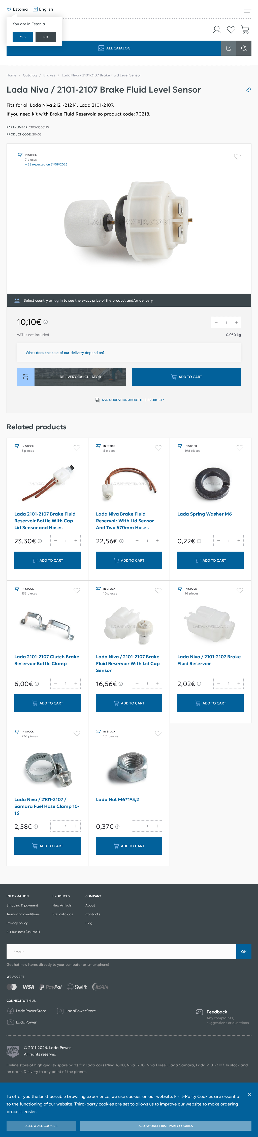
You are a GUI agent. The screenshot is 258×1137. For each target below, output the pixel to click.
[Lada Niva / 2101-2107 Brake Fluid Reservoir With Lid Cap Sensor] (129, 626)
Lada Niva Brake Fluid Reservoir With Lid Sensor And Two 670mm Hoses (125, 520)
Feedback (217, 1012)
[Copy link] (246, 90)
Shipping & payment (22, 905)
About (90, 905)
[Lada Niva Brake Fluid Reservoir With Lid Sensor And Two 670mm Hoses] (129, 483)
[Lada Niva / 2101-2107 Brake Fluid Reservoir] (210, 626)
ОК (244, 951)
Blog (88, 923)
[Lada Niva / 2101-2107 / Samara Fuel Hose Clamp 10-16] (47, 769)
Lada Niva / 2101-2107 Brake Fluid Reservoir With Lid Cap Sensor (128, 663)
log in (58, 300)
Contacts (92, 914)
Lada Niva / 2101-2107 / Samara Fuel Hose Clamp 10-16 (46, 806)
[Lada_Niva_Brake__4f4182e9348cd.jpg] (129, 219)
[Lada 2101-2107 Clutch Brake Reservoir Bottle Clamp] (47, 626)
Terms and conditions (23, 914)
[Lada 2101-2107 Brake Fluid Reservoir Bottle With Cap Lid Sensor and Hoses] (47, 483)
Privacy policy (17, 923)
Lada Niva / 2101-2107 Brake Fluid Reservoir (209, 660)
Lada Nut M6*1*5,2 (117, 799)
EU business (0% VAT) (23, 932)
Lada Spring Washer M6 (204, 514)
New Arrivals (62, 905)
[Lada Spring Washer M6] (210, 483)
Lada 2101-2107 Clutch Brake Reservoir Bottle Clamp (46, 660)
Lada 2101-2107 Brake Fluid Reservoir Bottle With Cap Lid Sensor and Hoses (45, 520)
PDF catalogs (62, 914)
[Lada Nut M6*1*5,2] (129, 769)
